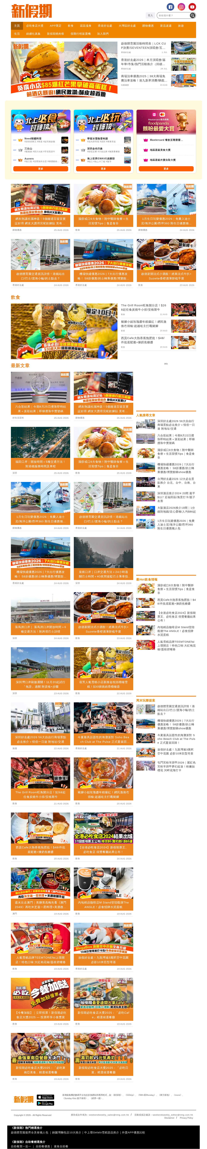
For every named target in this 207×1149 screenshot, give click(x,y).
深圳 (15, 473)
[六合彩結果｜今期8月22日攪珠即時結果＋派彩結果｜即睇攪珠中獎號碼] (145, 439)
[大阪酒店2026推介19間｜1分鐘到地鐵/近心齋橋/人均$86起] (145, 511)
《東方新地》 (164, 1095)
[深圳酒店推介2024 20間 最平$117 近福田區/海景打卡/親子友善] (145, 496)
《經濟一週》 (96, 1098)
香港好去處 (105, 25)
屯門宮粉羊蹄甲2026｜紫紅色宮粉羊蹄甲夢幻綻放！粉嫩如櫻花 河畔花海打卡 (176, 766)
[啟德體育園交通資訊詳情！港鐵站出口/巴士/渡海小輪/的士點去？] (145, 709)
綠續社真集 (33, 33)
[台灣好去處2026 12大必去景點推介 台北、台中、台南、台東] (145, 482)
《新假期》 (117, 1095)
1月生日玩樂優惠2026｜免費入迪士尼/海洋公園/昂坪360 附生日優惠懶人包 (176, 524)
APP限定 (56, 25)
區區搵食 (86, 25)
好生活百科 (18, 418)
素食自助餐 (61, 1146)
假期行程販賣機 (81, 33)
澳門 (15, 913)
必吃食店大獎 (34, 25)
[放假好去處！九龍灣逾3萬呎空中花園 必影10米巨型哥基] (145, 753)
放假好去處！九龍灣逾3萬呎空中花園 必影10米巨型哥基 (175, 751)
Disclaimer (169, 1118)
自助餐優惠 (43, 1146)
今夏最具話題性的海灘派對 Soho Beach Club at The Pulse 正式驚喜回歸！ (176, 739)
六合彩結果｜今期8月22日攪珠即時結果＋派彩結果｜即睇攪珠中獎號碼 (176, 439)
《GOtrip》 (130, 1095)
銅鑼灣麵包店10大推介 (66, 1132)
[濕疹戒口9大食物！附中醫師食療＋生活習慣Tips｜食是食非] (145, 453)
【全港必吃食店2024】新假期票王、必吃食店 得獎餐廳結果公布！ (176, 616)
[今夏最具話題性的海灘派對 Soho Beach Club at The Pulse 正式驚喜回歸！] (145, 738)
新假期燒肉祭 (55, 33)
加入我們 (103, 33)
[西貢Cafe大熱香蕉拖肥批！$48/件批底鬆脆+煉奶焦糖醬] (145, 603)
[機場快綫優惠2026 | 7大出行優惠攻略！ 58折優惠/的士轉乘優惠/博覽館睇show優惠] (145, 468)
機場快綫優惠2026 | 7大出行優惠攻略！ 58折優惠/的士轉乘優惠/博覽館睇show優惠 (175, 468)
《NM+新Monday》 (146, 1095)
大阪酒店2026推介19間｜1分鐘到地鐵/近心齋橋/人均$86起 (176, 509)
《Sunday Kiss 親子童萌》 (75, 1098)
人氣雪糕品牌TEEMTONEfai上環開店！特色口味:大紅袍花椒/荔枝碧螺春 (176, 645)
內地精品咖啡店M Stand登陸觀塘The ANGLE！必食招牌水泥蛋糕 (176, 631)
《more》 (177, 1095)
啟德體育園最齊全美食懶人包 (29, 1132)
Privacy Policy (186, 1118)
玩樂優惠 (125, 85)
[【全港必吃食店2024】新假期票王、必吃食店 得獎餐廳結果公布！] (145, 616)
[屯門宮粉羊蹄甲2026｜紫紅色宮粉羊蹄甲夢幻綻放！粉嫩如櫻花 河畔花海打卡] (145, 766)
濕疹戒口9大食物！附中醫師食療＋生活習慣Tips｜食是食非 (176, 453)
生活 (17, 33)
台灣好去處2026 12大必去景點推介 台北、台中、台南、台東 (176, 482)
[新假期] (57, 10)
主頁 (17, 25)
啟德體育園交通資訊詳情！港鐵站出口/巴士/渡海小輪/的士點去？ (176, 710)
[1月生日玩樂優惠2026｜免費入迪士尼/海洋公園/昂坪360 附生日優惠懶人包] (145, 524)
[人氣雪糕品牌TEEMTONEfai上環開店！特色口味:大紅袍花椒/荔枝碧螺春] (145, 645)
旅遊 (181, 25)
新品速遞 (166, 25)
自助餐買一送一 (21, 1146)
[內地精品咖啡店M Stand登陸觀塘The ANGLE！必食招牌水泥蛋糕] (145, 630)
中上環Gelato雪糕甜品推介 (101, 1132)
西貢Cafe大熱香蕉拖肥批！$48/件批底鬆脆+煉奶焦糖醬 (176, 601)
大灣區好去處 (127, 25)
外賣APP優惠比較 (133, 1132)
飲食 (71, 25)
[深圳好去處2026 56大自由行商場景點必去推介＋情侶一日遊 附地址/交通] (145, 424)
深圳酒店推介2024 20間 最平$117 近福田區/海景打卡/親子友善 (176, 497)
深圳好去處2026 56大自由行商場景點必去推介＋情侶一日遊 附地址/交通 (176, 425)
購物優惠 (148, 25)
